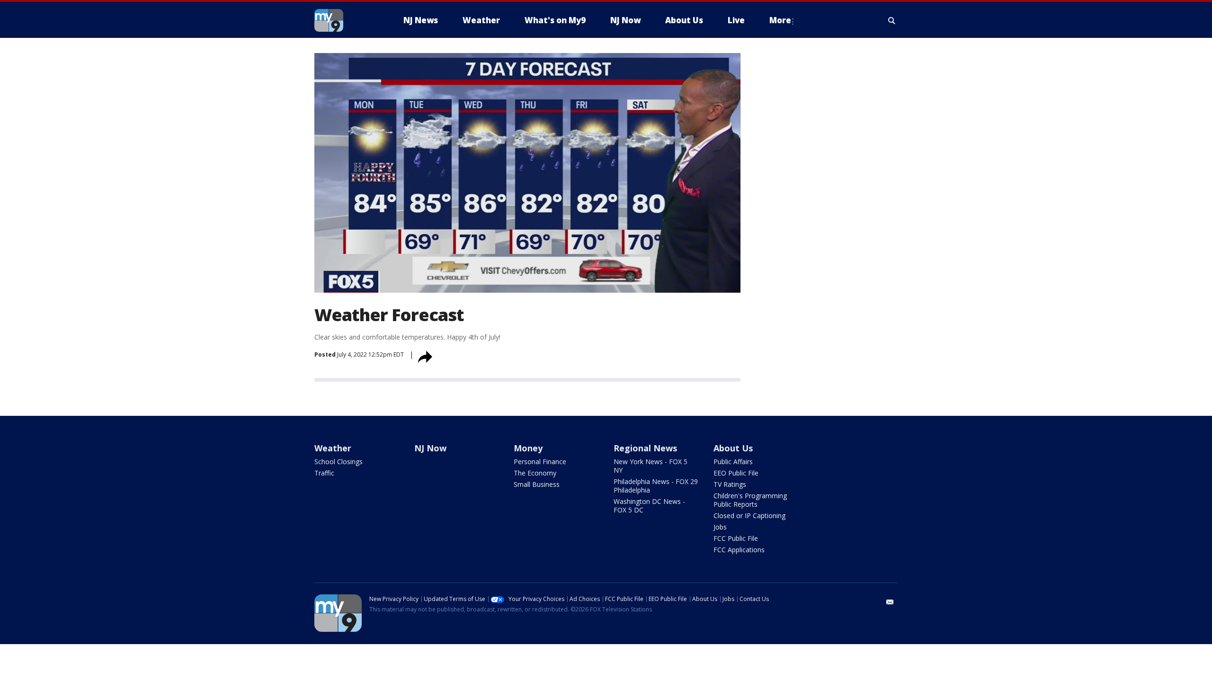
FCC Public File (735, 538)
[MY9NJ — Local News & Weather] (345, 20)
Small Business (537, 484)
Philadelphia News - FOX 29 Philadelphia (656, 485)
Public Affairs (733, 461)
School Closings (338, 461)
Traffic (324, 472)
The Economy (535, 472)
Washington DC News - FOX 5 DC (649, 505)
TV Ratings (729, 484)
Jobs (720, 526)
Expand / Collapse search (892, 20)
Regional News (645, 448)
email (890, 602)
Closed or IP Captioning (749, 515)
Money (528, 448)
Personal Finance (540, 461)
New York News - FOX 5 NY (650, 466)
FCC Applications (739, 549)
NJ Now (430, 448)
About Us (733, 448)
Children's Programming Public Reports (750, 500)
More (780, 20)
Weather (332, 448)
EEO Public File (735, 472)
